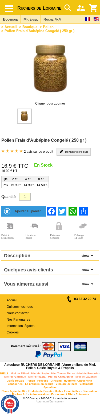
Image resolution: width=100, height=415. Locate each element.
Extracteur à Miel (62, 394)
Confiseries (15, 383)
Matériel (30, 19)
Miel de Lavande (86, 376)
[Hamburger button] (9, 9)
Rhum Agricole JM (13, 391)
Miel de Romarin (87, 373)
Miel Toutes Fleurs (63, 373)
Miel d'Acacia (37, 376)
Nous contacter (18, 313)
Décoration (90, 391)
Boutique (10, 19)
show (85, 255)
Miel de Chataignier (60, 376)
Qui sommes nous (20, 307)
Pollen (48, 27)
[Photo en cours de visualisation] (24, 116)
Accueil (11, 27)
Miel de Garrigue (15, 376)
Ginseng (56, 380)
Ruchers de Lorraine (39, 8)
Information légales (20, 326)
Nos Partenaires (18, 319)
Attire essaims (39, 394)
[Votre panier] (93, 8)
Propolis (42, 380)
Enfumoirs (82, 394)
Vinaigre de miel (66, 383)
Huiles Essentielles (67, 391)
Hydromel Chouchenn (78, 380)
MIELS (4, 373)
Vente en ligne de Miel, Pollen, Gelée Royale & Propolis (61, 366)
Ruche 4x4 (52, 19)
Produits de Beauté (40, 391)
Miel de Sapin (40, 373)
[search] (68, 8)
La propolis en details (39, 383)
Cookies (13, 332)
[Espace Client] (80, 8)
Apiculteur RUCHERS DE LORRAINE (32, 365)
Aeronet (41, 401)
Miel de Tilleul (20, 373)
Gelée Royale (15, 380)
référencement (55, 401)
